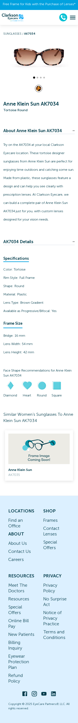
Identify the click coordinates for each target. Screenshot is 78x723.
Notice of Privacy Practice (52, 618)
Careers (16, 559)
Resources (18, 598)
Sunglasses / (13, 33)
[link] (39, 455)
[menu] (72, 17)
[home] (13, 17)
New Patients (21, 634)
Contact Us (19, 551)
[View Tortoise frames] (38, 88)
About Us (17, 543)
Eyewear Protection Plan (18, 662)
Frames (50, 520)
